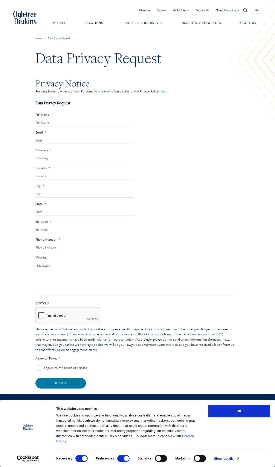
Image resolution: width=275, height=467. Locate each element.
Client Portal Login (227, 10)
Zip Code (43, 221)
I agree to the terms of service (65, 367)
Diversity (145, 10)
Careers (162, 10)
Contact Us (202, 10)
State (40, 203)
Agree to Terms (48, 358)
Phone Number (47, 239)
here (163, 91)
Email (40, 132)
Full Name (44, 114)
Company (43, 150)
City (39, 186)
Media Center (181, 10)
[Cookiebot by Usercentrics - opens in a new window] (28, 458)
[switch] (123, 458)
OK (239, 411)
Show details (224, 458)
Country (42, 168)
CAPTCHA (42, 303)
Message (41, 257)
